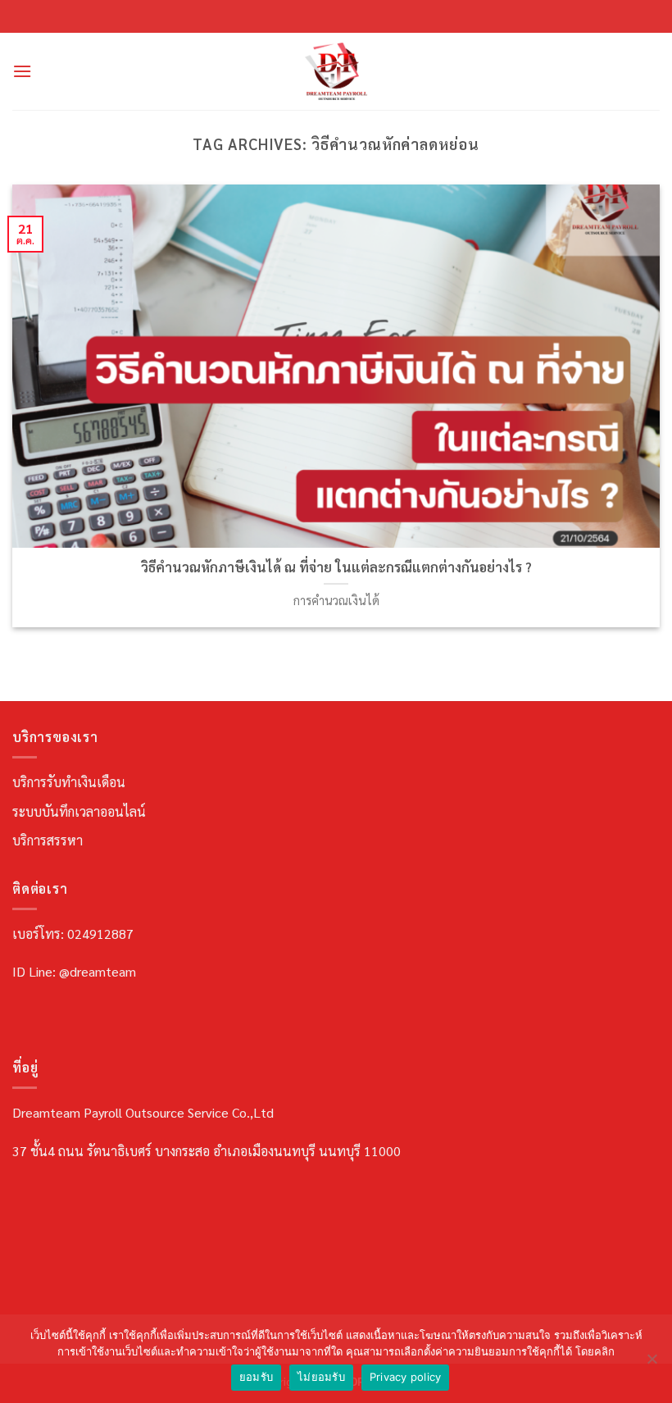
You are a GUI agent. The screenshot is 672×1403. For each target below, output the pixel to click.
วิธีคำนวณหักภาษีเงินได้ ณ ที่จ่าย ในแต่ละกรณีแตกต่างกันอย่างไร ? (336, 567)
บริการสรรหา (47, 840)
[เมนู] (22, 71)
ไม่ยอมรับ (321, 1376)
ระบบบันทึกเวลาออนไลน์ (79, 811)
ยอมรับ (256, 1376)
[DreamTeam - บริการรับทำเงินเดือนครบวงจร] (336, 71)
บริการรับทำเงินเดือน (68, 781)
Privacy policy (406, 1376)
